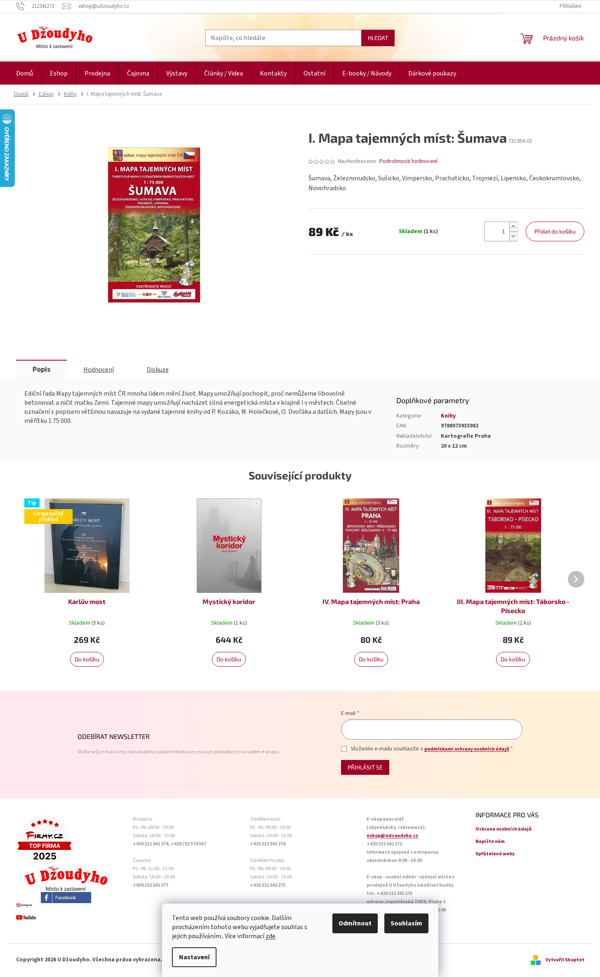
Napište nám (490, 841)
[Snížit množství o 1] (513, 236)
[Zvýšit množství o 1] (513, 226)
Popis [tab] (41, 369)
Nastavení (194, 957)
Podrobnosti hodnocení (408, 161)
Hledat (378, 37)
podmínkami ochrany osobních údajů (466, 749)
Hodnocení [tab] (98, 369)
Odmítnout (355, 923)
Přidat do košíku (555, 231)
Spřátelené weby (495, 853)
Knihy (448, 416)
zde (270, 936)
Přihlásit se (365, 767)
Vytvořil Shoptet (565, 959)
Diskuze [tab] (158, 369)
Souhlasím (406, 923)
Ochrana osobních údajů (503, 829)
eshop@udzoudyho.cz (392, 835)
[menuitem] (24, 74)
